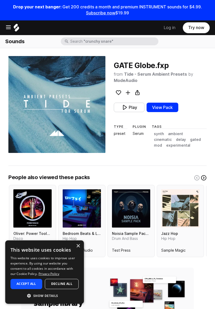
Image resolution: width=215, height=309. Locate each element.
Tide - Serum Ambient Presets (155, 74)
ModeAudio (125, 80)
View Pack (162, 107)
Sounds (15, 41)
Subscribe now (100, 12)
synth (159, 134)
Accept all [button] (26, 284)
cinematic (163, 139)
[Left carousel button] (197, 177)
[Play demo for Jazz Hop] (180, 208)
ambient (175, 134)
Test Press (121, 251)
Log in (169, 27)
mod (158, 145)
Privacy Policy (49, 274)
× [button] (78, 246)
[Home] (16, 29)
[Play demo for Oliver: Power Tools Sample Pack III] (32, 208)
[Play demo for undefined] (56, 104)
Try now (196, 27)
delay (181, 139)
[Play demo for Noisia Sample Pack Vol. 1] (131, 208)
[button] (44, 296)
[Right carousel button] (203, 177)
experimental (178, 145)
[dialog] (44, 272)
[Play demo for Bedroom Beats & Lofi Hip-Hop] (81, 208)
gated (195, 139)
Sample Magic (173, 251)
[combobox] (113, 41)
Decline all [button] (61, 284)
